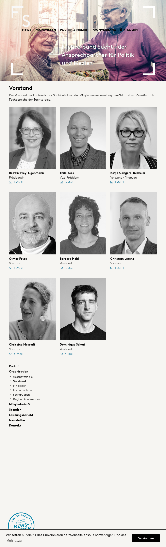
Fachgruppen (21, 394)
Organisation (18, 371)
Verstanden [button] (146, 538)
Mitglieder (19, 385)
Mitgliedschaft (19, 404)
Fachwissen (45, 30)
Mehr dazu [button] (14, 540)
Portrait (15, 366)
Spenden (15, 409)
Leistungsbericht (21, 415)
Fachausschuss (22, 390)
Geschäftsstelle (23, 376)
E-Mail (18, 182)
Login (132, 30)
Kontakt (15, 425)
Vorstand (19, 381)
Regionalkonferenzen (26, 399)
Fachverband (104, 30)
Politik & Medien (74, 30)
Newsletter (17, 420)
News (26, 30)
